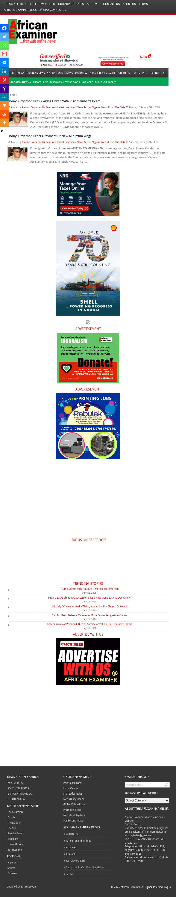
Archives (93, 4)
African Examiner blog (20, 9)
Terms (143, 4)
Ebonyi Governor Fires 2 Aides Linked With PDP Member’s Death (54, 101)
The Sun (12, 828)
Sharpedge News (72, 793)
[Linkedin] (4, 71)
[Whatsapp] (4, 45)
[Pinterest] (4, 80)
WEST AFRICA (15, 782)
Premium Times (72, 809)
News (21, 72)
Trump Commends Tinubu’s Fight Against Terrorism (89, 588)
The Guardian (15, 812)
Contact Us (111, 4)
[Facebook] (4, 28)
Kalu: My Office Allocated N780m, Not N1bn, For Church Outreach (89, 606)
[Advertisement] (88, 501)
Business (12, 873)
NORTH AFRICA (16, 799)
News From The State (113, 107)
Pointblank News (72, 782)
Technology (156, 72)
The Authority (15, 844)
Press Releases (98, 72)
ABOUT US (129, 4)
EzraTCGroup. (28, 886)
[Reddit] (4, 114)
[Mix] (4, 105)
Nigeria (12, 862)
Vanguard (13, 838)
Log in (167, 887)
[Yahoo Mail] (4, 88)
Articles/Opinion (119, 72)
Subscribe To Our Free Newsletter (29, 4)
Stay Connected (54, 9)
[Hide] (1, 131)
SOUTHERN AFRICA (18, 788)
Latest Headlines (66, 107)
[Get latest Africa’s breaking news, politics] (27, 31)
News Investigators (74, 815)
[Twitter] (4, 36)
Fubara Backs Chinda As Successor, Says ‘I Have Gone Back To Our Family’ (74, 81)
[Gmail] (4, 54)
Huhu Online (70, 788)
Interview (81, 72)
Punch (11, 817)
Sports (51, 72)
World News (65, 72)
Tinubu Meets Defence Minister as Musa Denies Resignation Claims (89, 615)
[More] (4, 123)
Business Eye (15, 849)
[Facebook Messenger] (4, 62)
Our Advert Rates (71, 4)
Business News (36, 72)
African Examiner (31, 107)
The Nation (14, 822)
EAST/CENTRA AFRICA (20, 793)
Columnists (139, 72)
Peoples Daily (15, 833)
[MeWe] (4, 97)
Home (12, 72)
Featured (51, 107)
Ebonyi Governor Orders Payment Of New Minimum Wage (50, 136)
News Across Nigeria (88, 107)
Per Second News (73, 820)
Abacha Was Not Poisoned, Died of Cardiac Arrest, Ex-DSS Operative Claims (89, 624)
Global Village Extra (74, 804)
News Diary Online (73, 799)
